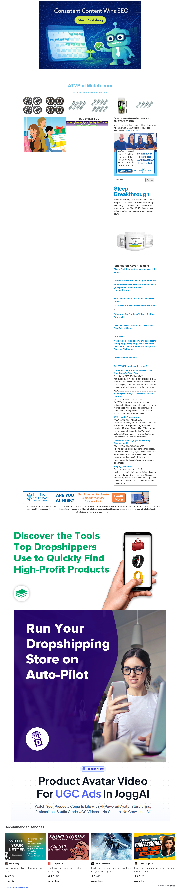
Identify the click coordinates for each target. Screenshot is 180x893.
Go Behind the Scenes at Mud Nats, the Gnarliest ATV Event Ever (133, 372)
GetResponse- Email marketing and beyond (135, 280)
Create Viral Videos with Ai (126, 357)
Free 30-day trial (133, 130)
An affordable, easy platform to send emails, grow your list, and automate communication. (135, 287)
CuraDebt (118, 336)
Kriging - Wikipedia (123, 466)
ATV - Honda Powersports (126, 417)
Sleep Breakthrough (132, 191)
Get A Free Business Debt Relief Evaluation (135, 305)
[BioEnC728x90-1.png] (45, 133)
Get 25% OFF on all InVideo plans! (130, 366)
